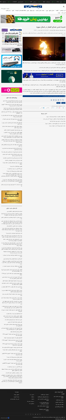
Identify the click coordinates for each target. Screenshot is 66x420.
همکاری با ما (31, 403)
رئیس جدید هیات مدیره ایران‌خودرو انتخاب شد (13, 319)
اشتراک (32, 399)
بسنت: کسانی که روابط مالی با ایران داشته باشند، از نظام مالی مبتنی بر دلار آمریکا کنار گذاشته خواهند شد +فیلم (12, 236)
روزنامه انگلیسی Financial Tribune (44, 410)
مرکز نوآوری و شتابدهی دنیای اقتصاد (43, 399)
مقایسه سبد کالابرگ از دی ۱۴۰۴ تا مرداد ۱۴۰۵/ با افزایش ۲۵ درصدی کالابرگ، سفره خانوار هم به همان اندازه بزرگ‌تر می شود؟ (12, 141)
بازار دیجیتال (32, 10)
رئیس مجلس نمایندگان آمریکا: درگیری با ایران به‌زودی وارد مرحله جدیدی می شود (12, 155)
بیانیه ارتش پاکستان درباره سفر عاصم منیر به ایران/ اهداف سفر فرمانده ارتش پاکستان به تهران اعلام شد (12, 109)
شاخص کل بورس (14, 1)
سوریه (63, 103)
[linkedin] (56, 100)
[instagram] (40, 414)
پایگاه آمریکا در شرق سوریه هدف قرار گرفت (57, 121)
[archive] (26, 414)
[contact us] (28, 414)
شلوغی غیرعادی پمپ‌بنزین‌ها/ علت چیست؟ (14, 171)
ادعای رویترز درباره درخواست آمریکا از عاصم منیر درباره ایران (12, 295)
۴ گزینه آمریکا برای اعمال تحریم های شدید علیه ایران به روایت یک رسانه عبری (12, 149)
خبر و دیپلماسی (63, 10)
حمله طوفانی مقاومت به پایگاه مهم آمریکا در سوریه (56, 116)
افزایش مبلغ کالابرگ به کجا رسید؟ (16, 166)
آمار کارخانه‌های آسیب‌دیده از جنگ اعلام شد (14, 313)
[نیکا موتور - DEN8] (11, 49)
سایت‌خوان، (60, 96)
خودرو (28, 10)
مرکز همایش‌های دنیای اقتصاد (43, 397)
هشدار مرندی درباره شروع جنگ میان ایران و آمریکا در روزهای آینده (12, 120)
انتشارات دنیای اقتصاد (45, 394)
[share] (31, 414)
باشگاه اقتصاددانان (22, 10)
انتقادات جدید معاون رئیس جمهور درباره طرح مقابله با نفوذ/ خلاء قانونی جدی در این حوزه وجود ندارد (12, 307)
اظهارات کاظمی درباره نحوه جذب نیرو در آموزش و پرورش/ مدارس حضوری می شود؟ (13, 133)
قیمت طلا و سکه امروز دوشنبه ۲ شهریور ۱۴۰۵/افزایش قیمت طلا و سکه (12, 364)
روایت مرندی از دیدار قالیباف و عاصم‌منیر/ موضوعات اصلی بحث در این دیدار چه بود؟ (12, 252)
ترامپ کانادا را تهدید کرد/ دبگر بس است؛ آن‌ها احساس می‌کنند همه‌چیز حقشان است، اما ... (12, 278)
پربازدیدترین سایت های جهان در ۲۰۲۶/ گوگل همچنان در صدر (11, 287)
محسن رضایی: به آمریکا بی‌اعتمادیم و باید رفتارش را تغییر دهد (11, 218)
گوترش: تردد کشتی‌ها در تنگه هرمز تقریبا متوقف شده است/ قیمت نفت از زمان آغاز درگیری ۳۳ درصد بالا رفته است (12, 303)
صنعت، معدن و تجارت (40, 10)
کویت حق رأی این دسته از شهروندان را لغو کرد (13, 160)
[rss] (33, 414)
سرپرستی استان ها (30, 401)
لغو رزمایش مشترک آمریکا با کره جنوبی (15, 322)
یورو (55, 1)
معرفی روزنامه (16, 394)
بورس (47, 10)
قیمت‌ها (16, 10)
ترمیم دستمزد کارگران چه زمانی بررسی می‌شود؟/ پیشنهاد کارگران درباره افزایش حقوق (12, 370)
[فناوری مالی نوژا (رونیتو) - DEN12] (11, 196)
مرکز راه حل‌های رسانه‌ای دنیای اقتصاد (43, 406)
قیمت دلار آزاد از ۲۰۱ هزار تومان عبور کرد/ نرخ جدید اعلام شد (11, 185)
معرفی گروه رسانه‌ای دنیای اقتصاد (58, 397)
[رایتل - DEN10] (11, 90)
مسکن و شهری (51, 10)
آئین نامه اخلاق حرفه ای (14, 399)
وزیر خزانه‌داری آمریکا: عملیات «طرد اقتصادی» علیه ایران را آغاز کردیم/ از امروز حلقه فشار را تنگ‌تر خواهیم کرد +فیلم (12, 248)
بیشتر (59, 13)
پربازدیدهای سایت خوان (11, 98)
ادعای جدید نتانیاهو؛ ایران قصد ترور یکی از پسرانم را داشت (12, 256)
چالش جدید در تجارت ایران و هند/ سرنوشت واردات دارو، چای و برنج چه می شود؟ (11, 298)
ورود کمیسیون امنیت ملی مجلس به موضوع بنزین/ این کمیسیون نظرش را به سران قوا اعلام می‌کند (11, 329)
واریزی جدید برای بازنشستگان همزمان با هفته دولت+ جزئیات (12, 163)
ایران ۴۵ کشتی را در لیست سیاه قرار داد (14, 168)
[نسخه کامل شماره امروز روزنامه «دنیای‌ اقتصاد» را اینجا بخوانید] (11, 35)
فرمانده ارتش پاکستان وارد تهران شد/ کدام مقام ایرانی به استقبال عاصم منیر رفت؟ (11, 116)
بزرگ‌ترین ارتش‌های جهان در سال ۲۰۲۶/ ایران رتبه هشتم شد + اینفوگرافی (11, 112)
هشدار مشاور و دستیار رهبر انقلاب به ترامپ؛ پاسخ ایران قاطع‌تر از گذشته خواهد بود (12, 284)
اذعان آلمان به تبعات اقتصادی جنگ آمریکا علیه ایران (12, 259)
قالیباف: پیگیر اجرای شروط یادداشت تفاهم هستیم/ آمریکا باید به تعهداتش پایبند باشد (11, 270)
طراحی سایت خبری (4, 417)
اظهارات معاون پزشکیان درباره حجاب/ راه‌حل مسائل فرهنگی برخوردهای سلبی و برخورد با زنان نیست (12, 316)
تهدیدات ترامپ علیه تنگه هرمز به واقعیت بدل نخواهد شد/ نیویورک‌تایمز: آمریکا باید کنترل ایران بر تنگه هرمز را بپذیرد (12, 263)
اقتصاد (57, 10)
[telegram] (54, 100)
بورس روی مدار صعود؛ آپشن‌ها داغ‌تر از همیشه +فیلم (12, 280)
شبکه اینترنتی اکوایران (59, 402)
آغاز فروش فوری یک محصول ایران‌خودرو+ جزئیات (13, 337)
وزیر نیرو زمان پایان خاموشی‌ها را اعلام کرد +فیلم (13, 130)
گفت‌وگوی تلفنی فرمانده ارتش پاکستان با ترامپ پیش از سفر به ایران (12, 123)
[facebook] (61, 100)
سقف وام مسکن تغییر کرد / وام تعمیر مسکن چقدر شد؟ (11, 152)
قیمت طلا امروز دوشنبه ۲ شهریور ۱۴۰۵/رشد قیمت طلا (12, 347)
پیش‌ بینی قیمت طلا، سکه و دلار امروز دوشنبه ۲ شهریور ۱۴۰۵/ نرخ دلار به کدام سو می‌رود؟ (12, 105)
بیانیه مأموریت (16, 397)
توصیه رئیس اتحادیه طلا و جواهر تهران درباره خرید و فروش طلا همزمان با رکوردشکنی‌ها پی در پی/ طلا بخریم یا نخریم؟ (12, 181)
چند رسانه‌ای (8, 10)
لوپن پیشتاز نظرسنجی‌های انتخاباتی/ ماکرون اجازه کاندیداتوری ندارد (13, 325)
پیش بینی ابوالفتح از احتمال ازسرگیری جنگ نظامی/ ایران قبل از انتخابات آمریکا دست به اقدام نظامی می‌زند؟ (11, 136)
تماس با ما (32, 394)
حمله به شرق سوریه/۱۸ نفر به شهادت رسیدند (57, 126)
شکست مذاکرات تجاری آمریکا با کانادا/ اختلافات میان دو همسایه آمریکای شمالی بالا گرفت (12, 291)
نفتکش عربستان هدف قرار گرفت (16, 331)
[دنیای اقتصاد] (33, 6)
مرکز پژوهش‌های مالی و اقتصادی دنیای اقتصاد (44, 403)
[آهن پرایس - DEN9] (11, 61)
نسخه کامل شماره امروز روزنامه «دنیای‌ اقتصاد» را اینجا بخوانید (12, 44)
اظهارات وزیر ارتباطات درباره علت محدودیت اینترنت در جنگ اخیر (12, 267)
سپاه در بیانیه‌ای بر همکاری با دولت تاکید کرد (14, 373)
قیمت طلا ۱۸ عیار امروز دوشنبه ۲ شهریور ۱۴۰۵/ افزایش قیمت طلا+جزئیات (12, 354)
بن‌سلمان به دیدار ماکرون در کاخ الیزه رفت (14, 226)
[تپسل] (23, 73)
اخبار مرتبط (44, 114)
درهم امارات (42, 1)
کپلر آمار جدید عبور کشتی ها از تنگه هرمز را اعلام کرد (12, 158)
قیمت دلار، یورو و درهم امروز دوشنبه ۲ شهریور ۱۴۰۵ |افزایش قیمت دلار (12, 341)
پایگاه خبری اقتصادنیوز (59, 406)
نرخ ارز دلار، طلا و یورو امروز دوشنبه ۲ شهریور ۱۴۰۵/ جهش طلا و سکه (12, 335)
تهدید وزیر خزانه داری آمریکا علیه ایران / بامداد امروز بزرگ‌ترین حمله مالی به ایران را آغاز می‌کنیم (12, 101)
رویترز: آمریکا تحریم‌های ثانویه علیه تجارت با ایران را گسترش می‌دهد (13, 360)
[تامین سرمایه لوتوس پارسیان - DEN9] (11, 76)
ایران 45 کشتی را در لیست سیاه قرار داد (14, 367)
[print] (51, 100)
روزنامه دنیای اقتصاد (59, 400)
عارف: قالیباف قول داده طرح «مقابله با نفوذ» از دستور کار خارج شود (12, 310)
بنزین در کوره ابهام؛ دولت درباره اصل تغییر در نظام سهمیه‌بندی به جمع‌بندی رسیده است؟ (12, 240)
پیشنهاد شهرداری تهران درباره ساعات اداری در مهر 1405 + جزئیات (11, 274)
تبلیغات (32, 397)
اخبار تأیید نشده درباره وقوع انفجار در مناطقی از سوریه (55, 123)
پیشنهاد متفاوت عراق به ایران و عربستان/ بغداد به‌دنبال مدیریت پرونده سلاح (12, 127)
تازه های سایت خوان (11, 208)
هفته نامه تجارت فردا (59, 404)
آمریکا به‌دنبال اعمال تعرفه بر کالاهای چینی (14, 211)
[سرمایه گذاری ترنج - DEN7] (33, 19)
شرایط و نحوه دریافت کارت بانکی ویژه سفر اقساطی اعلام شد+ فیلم (12, 145)
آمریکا (58, 103)
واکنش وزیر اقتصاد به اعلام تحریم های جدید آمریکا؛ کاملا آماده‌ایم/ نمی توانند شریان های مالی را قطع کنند (11, 214)
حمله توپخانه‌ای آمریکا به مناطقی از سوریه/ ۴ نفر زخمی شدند (54, 119)
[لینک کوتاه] (63, 100)
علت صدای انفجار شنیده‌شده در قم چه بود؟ (14, 233)
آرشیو (13, 10)
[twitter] (58, 100)
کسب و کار (63, 13)
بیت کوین (28, 1)
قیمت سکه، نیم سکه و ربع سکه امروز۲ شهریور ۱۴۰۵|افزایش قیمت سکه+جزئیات (12, 344)
